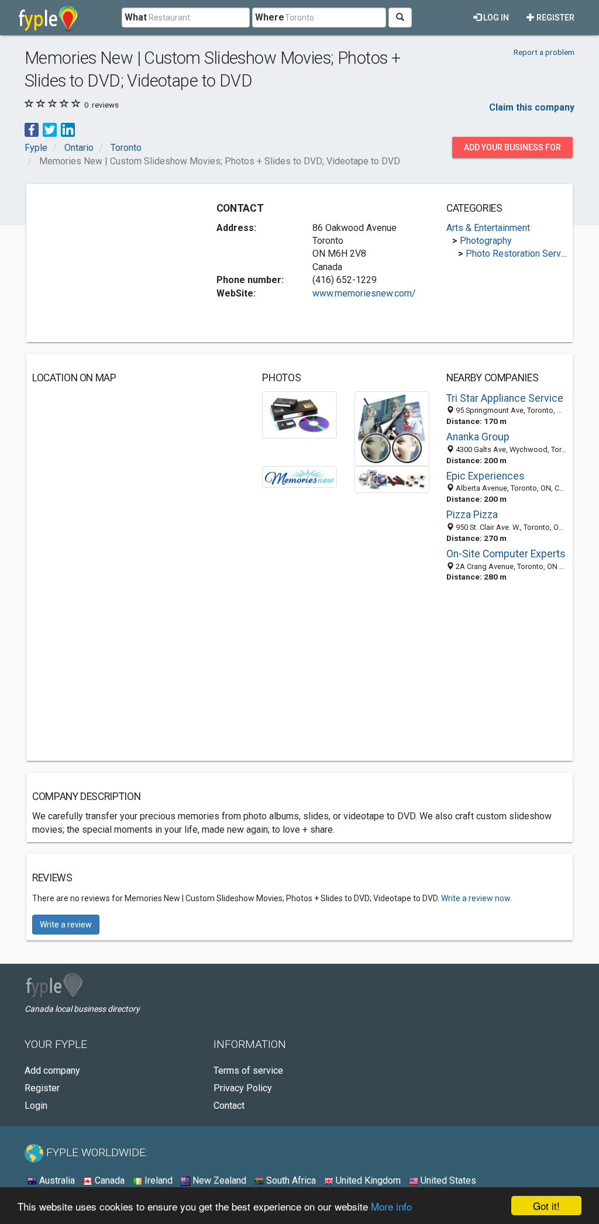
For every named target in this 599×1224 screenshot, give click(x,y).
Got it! (546, 1205)
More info (391, 1206)
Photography (486, 240)
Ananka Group (478, 437)
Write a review (66, 924)
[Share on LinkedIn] (68, 129)
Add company (52, 1070)
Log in (495, 17)
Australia (56, 1180)
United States (447, 1180)
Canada (108, 1180)
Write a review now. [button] (476, 898)
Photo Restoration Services (522, 253)
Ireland (157, 1180)
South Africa (290, 1180)
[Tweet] (50, 129)
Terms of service (248, 1070)
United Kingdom (367, 1180)
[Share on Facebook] (32, 129)
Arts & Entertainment (488, 227)
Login (36, 1105)
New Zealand (218, 1180)
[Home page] (48, 17)
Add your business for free (512, 150)
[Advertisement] (120, 263)
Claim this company (531, 107)
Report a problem (544, 52)
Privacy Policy (243, 1088)
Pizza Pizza (472, 514)
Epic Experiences (485, 476)
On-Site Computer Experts (506, 554)
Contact (229, 1105)
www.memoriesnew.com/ (364, 293)
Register (554, 17)
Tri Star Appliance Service (504, 398)
